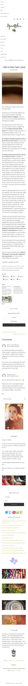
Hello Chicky (19, 683)
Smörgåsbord (14, 69)
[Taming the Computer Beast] (7, 299)
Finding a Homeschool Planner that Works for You (14, 553)
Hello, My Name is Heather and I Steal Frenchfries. (14, 533)
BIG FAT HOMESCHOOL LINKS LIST (11, 527)
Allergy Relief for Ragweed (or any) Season (12, 548)
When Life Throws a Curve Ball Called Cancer (13, 550)
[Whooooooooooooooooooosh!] (7, 290)
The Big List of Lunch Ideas (8, 545)
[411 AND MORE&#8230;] (19, 290)
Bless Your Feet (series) (7, 535)
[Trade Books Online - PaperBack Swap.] (14, 660)
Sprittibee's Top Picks (15, 670)
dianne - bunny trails (11, 345)
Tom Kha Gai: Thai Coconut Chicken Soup (12, 540)
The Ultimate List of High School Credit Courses (13, 543)
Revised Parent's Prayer (7, 538)
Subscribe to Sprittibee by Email (10, 262)
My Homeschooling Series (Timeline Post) (12, 525)
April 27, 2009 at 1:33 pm (13, 376)
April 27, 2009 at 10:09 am (13, 346)
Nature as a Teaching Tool (8, 530)
